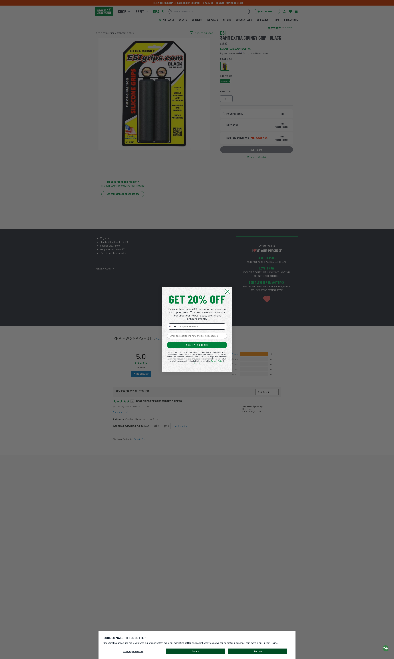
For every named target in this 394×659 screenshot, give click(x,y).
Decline (258, 651)
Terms (197, 363)
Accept (195, 651)
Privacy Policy (217, 361)
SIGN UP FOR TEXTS (197, 345)
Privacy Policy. (270, 642)
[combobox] (172, 326)
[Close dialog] (227, 291)
